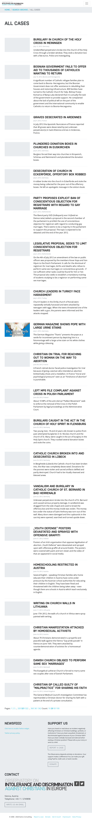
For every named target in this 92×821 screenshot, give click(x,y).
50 (55, 708)
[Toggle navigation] (86, 3)
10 (49, 708)
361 (36, 708)
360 (32, 708)
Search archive (20, 10)
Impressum (67, 817)
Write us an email (15, 804)
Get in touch (56, 817)
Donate (53, 764)
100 (57, 708)
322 (26, 708)
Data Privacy (76, 817)
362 (39, 708)
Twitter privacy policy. (12, 733)
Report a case (56, 748)
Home (7, 10)
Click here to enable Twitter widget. (17, 728)
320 (19, 708)
